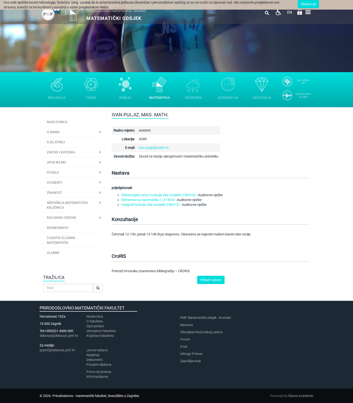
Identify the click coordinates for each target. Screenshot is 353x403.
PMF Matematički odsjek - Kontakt (205, 318)
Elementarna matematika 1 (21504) (147, 200)
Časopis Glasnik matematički (61, 240)
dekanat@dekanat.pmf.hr (59, 336)
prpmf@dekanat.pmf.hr (57, 350)
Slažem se (308, 4)
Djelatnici (56, 142)
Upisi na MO (56, 162)
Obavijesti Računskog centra (201, 332)
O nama (53, 132)
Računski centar (61, 218)
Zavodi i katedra (61, 152)
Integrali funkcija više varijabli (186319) (150, 205)
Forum (185, 339)
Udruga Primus (191, 354)
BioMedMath (57, 228)
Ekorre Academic (300, 396)
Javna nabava (97, 350)
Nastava (186, 325)
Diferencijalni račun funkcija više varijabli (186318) (158, 195)
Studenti (54, 182)
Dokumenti (94, 360)
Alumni (53, 253)
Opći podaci (95, 326)
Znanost (54, 193)
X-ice (183, 346)
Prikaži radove (210, 280)
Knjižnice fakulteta (100, 336)
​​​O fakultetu (94, 321)
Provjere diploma (98, 364)
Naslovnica (57, 122)
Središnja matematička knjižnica (67, 205)
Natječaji (92, 355)
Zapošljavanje (190, 361)
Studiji (53, 172)
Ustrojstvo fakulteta (101, 331)
